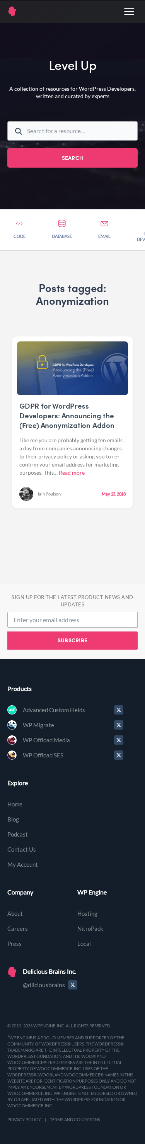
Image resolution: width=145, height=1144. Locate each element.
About (15, 913)
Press (14, 943)
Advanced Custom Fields (54, 709)
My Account (22, 864)
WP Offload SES (43, 755)
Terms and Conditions (75, 1119)
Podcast (17, 834)
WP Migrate (38, 724)
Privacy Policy (24, 1119)
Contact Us (21, 849)
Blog (13, 819)
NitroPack (90, 928)
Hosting (87, 913)
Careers (17, 928)
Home (14, 804)
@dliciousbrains (44, 984)
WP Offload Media (46, 740)
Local (84, 943)
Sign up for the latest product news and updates (72, 601)
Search (73, 157)
